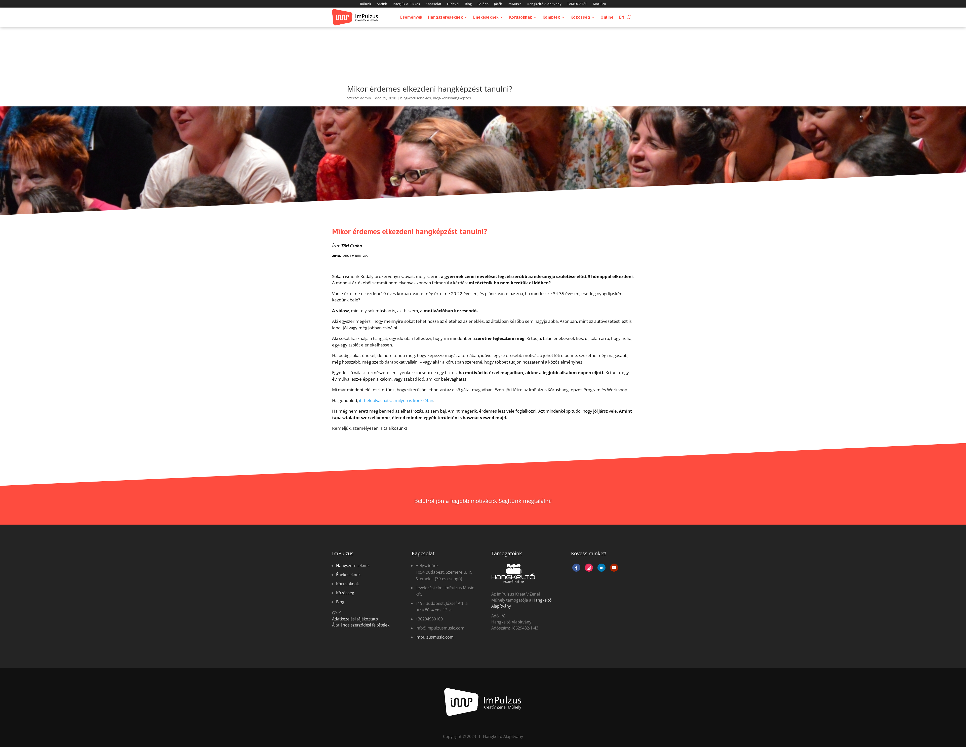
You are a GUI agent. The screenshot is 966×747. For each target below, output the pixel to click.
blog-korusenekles (415, 98)
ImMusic (514, 4)
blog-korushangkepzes (452, 98)
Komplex (551, 17)
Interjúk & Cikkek (406, 4)
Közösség (580, 17)
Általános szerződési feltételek (360, 625)
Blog (468, 4)
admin (365, 98)
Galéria (483, 4)
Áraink (382, 4)
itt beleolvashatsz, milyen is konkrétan (396, 400)
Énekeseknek (486, 17)
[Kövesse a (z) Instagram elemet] (589, 568)
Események (411, 17)
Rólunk (365, 4)
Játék (498, 4)
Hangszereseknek (445, 17)
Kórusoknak (520, 17)
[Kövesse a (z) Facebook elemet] (576, 568)
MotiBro (599, 4)
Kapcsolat (433, 4)
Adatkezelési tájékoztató (355, 619)
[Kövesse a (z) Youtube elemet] (614, 568)
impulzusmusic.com (435, 637)
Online (606, 17)
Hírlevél (453, 4)
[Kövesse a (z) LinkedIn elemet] (601, 568)
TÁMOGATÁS (577, 4)
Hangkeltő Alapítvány (544, 4)
